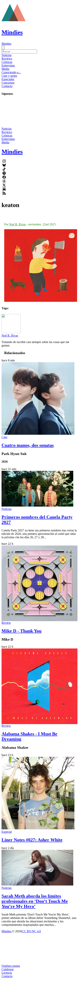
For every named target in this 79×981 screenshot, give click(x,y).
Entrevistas (8, 65)
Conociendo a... (11, 72)
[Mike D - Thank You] (39, 583)
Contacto (7, 86)
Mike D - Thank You (21, 630)
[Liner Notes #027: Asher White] (38, 828)
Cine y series (9, 75)
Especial (7, 831)
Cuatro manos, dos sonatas (28, 445)
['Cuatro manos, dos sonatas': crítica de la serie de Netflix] (38, 433)
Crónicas (7, 62)
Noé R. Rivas (17, 224)
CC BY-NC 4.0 (31, 931)
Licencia (7, 972)
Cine (4, 437)
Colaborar (8, 969)
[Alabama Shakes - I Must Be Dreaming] (39, 686)
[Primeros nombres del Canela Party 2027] (37, 505)
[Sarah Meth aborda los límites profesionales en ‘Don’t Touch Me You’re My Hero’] (37, 884)
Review (6, 622)
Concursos (8, 82)
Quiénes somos (11, 965)
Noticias (7, 55)
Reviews (7, 58)
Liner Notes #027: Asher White (32, 839)
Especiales (8, 79)
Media (5, 68)
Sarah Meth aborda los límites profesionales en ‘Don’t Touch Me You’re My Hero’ (35, 901)
